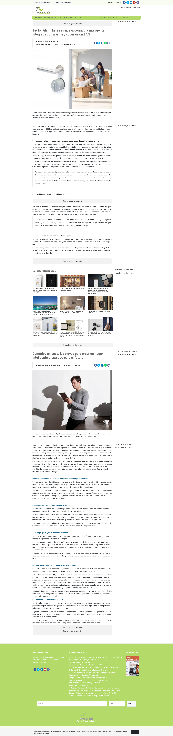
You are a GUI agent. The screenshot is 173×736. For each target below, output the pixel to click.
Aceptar (135, 732)
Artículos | (45, 657)
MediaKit (110, 2)
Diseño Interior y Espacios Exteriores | (94, 670)
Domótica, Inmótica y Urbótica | (80, 673)
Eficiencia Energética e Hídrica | (105, 673)
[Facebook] (124, 2)
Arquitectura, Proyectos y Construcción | (84, 660)
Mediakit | (36, 662)
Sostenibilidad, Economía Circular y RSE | (105, 690)
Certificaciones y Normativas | (80, 662)
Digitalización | (74, 670)
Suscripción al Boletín (43, 2)
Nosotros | (45, 662)
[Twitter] (127, 2)
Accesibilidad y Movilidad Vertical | (82, 657)
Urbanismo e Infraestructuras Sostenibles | (102, 693)
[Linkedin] (131, 2)
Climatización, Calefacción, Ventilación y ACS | (86, 665)
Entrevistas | (61, 657)
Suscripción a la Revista (63, 2)
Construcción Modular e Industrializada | (104, 667)
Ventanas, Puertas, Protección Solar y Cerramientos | (89, 696)
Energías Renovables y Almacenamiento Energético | (88, 678)
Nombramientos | (113, 688)
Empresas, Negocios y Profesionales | (83, 675)
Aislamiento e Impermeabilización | (109, 657)
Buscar (132, 704)
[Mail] (137, 2)
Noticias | (36, 657)
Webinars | (37, 660)
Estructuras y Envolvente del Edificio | (83, 680)
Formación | (102, 680)
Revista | (45, 660)
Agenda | (52, 657)
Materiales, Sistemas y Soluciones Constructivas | (87, 688)
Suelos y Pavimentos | (77, 693)
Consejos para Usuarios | (78, 667)
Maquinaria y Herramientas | (79, 685)
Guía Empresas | (55, 660)
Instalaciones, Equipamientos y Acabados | (85, 683)
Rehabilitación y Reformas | (79, 690)
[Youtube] (134, 2)
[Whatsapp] (105, 43)
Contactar (118, 2)
